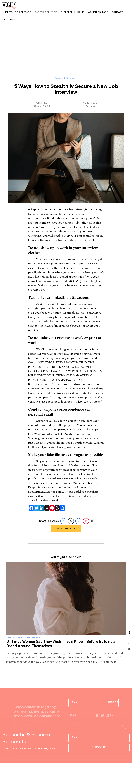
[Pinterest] (51, 508)
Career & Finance (46, 12)
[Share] (61, 508)
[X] (46, 508)
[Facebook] (30, 508)
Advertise (10, 19)
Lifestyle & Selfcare (17, 12)
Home (72, 715)
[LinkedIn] (41, 508)
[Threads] (56, 508)
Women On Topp (98, 12)
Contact (117, 12)
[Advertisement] (66, 48)
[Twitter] (35, 508)
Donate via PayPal (66, 528)
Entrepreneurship (72, 12)
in (78, 521)
